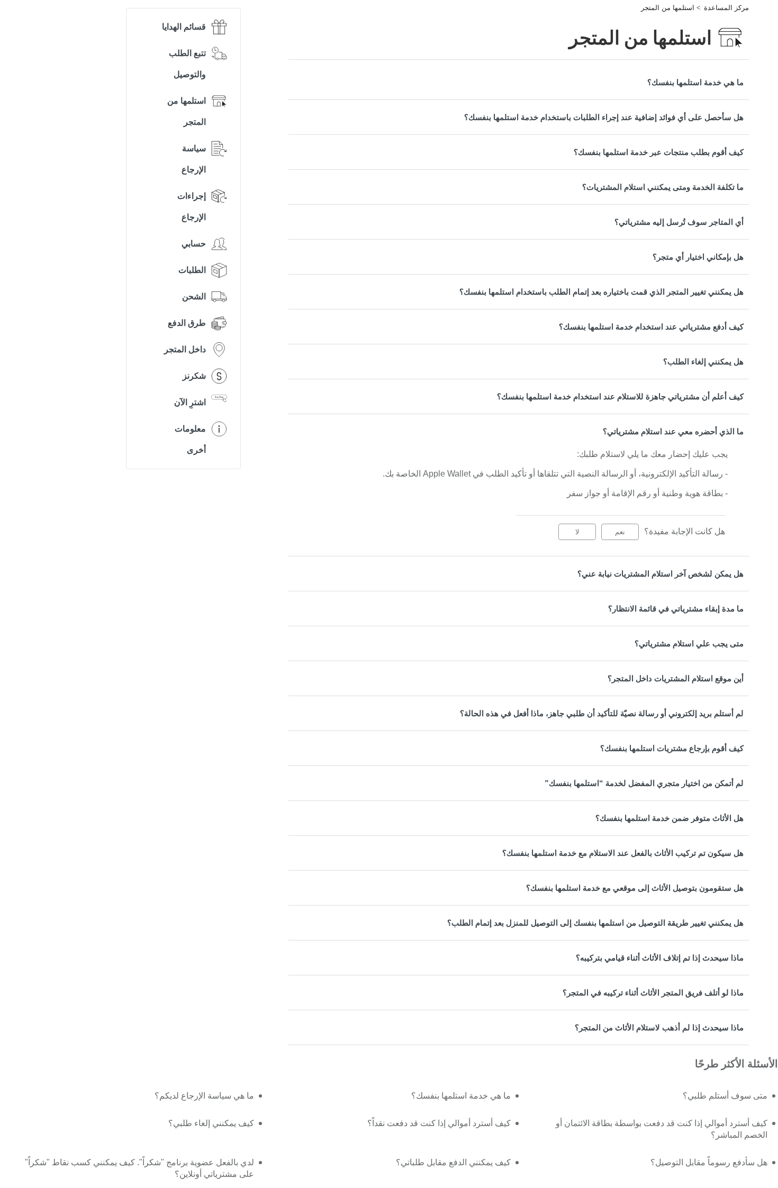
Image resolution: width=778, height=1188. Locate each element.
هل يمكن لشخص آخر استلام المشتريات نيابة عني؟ (660, 573)
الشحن (194, 296)
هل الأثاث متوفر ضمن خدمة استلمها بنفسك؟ (669, 818)
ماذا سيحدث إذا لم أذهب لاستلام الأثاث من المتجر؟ (659, 1027)
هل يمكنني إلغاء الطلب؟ (703, 361)
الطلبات (192, 270)
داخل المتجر (185, 349)
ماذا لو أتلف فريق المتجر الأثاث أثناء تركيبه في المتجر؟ (653, 992)
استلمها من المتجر (667, 8)
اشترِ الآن (190, 402)
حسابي (194, 243)
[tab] (518, 82)
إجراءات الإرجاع (191, 206)
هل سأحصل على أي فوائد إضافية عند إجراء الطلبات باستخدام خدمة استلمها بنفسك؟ (604, 117)
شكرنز (194, 375)
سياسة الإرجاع (194, 159)
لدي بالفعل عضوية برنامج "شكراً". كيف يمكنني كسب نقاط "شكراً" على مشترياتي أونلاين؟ (139, 1168)
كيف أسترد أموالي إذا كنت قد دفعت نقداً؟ (439, 1123)
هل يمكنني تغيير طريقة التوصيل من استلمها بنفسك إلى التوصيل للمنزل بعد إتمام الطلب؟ (595, 922)
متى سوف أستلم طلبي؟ (725, 1095)
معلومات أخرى (190, 439)
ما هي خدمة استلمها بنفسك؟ (695, 82)
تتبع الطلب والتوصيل (187, 64)
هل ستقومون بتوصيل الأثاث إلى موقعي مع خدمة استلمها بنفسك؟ (635, 887)
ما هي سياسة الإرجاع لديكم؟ (204, 1095)
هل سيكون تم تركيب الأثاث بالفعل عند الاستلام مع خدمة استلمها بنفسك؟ (623, 852)
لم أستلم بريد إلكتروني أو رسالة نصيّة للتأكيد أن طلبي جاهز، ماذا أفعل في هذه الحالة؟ (602, 713)
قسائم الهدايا (184, 26)
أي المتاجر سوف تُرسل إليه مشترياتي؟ (679, 221)
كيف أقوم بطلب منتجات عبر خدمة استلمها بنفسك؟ (659, 152)
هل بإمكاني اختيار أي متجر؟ (698, 256)
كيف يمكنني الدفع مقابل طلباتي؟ (453, 1162)
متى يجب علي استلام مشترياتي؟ (689, 643)
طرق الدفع (187, 322)
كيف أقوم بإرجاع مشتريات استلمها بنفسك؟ (672, 748)
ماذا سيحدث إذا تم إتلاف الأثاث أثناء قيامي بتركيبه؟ (660, 957)
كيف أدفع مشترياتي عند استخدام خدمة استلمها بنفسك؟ (651, 326)
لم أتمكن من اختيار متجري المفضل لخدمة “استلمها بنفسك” (644, 783)
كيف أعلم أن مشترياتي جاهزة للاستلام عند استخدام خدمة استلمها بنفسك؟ (620, 396)
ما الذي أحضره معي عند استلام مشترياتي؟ (673, 431)
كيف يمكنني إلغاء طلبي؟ (211, 1123)
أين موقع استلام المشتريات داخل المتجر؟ (676, 678)
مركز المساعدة (726, 8)
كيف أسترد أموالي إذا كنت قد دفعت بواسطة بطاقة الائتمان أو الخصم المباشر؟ (661, 1129)
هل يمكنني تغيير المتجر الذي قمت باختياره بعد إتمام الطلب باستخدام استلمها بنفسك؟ (601, 291)
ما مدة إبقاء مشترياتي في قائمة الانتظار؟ (676, 608)
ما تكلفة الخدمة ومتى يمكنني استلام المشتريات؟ (663, 186)
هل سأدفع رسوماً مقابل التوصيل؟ (708, 1162)
